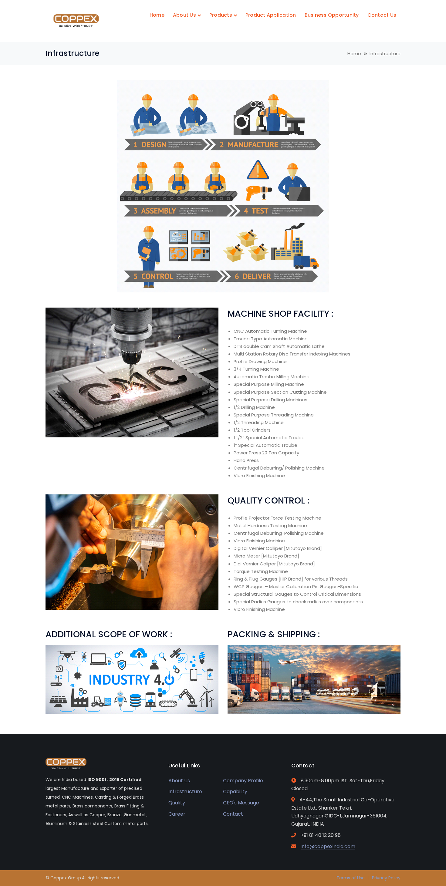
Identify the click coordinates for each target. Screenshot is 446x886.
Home (354, 53)
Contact (233, 813)
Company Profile (243, 780)
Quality (176, 802)
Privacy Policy (386, 878)
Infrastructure (185, 791)
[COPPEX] (76, 20)
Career (176, 813)
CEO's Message (241, 802)
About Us (179, 780)
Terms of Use (350, 878)
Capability (235, 791)
